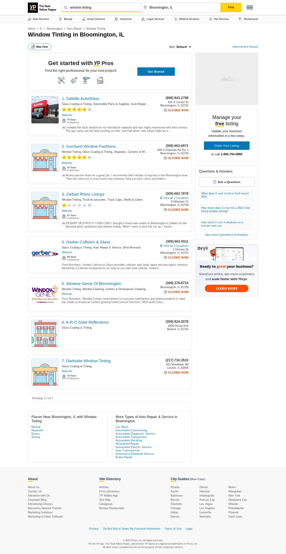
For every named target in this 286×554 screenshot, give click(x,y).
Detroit (204, 487)
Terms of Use (173, 528)
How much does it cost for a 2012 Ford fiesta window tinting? (225, 209)
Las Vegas (206, 504)
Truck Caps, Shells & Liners (125, 199)
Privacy (94, 528)
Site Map (105, 499)
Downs (35, 433)
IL (41, 28)
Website (67, 115)
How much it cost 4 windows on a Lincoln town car (222, 224)
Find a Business (109, 491)
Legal (189, 528)
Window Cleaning (93, 289)
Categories (106, 504)
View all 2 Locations (175, 198)
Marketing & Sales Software (45, 516)
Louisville (205, 512)
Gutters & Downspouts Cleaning (126, 289)
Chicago (176, 508)
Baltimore (177, 495)
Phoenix (233, 512)
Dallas (174, 512)
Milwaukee (235, 491)
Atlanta (175, 487)
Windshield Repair (127, 443)
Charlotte (176, 504)
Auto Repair (74, 28)
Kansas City (207, 499)
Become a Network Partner (45, 508)
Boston (175, 499)
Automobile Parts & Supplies (111, 104)
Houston (205, 491)
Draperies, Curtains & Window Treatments (140, 151)
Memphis (205, 516)
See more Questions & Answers (226, 234)
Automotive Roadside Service (135, 453)
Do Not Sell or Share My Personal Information (132, 528)
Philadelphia (235, 508)
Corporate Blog (37, 499)
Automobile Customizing (131, 430)
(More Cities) (197, 479)
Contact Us (35, 491)
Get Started (156, 71)
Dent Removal (131, 247)
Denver (175, 516)
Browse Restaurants (112, 508)
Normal (35, 427)
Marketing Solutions (40, 512)
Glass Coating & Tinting (77, 104)
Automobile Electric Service (134, 447)
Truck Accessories (94, 199)
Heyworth (37, 430)
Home (31, 28)
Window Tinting (71, 151)
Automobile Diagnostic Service (135, 433)
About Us (34, 487)
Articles (104, 487)
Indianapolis (207, 495)
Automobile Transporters (131, 437)
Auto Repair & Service (145, 104)
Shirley (35, 437)
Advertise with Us (39, 495)
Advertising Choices (40, 504)
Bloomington (54, 28)
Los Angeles (207, 508)
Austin (175, 491)
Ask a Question (229, 182)
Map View (42, 46)
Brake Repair (124, 457)
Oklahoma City (237, 499)
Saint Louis (235, 516)
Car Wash (122, 427)
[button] (250, 7)
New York (234, 495)
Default (181, 46)
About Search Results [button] (245, 46)
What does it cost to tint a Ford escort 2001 (225, 195)
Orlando (233, 504)
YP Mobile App (108, 495)
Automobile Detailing (129, 440)
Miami (232, 487)
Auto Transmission (128, 450)
